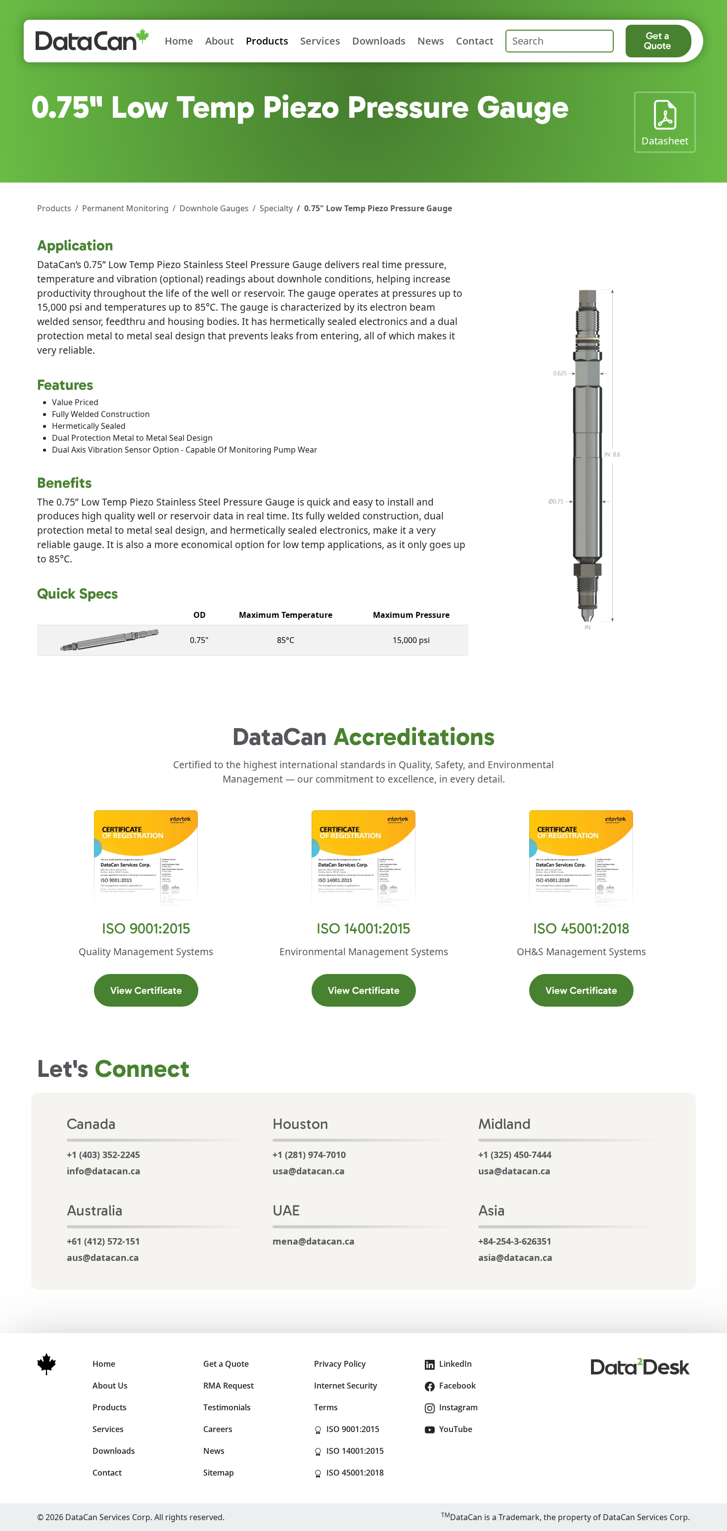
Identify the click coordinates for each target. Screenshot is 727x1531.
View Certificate (154, 990)
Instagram (457, 1407)
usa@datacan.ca (309, 1171)
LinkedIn (454, 1363)
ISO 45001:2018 (368, 1472)
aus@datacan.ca (103, 1257)
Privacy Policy (340, 1363)
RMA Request (228, 1385)
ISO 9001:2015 (368, 1429)
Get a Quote (657, 40)
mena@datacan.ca (314, 1241)
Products (54, 208)
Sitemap (218, 1472)
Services (320, 40)
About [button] (219, 40)
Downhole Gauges (214, 208)
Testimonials (227, 1407)
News (430, 40)
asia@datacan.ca (515, 1257)
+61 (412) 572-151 (103, 1241)
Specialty (276, 208)
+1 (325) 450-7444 (514, 1154)
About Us (110, 1385)
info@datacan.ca (103, 1171)
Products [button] (267, 40)
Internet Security (345, 1385)
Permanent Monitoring (125, 208)
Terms (326, 1407)
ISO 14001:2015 (368, 1450)
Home (179, 40)
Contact (475, 40)
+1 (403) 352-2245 (103, 1154)
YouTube (454, 1429)
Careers (217, 1429)
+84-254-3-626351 (514, 1241)
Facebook (456, 1385)
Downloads (379, 40)
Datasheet (668, 140)
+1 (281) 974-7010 (309, 1154)
